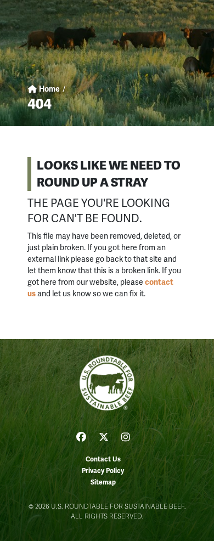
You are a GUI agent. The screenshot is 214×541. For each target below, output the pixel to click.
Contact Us (103, 459)
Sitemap (103, 482)
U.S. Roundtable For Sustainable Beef (107, 383)
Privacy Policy (103, 471)
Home (48, 89)
